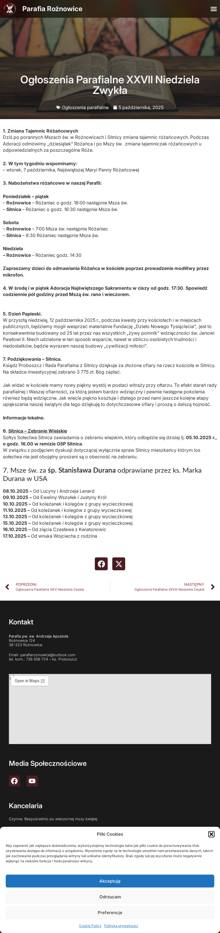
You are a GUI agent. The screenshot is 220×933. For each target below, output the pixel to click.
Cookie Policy (90, 926)
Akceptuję (110, 881)
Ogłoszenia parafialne (85, 107)
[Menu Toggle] (213, 8)
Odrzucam (110, 897)
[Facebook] (14, 781)
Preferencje (110, 912)
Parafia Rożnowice (52, 9)
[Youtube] (32, 781)
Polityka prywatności (121, 926)
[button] (211, 834)
